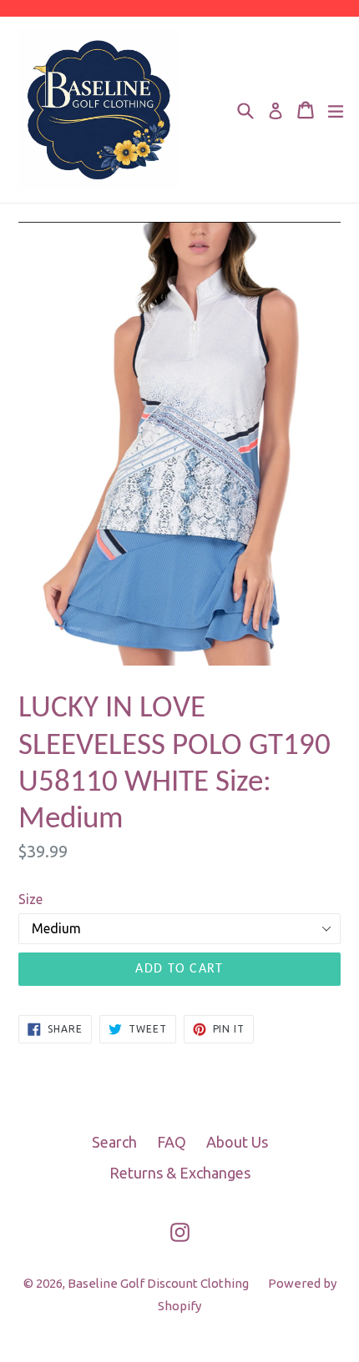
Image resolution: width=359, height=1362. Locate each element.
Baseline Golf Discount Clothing (159, 1283)
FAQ (171, 1141)
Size (30, 899)
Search (114, 1141)
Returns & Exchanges (179, 1172)
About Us (237, 1141)
